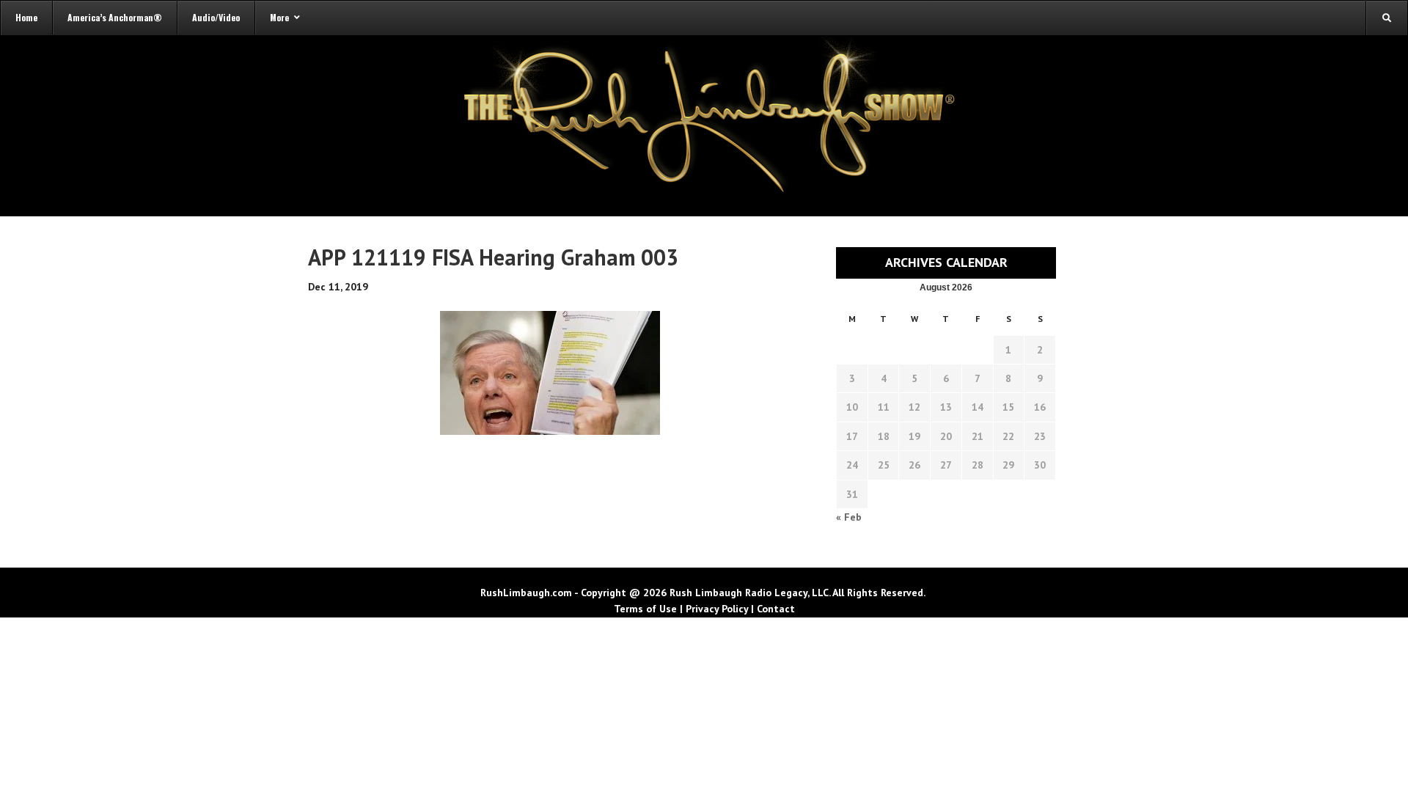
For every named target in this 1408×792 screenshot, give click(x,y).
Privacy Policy (717, 608)
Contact (776, 608)
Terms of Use (645, 608)
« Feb (849, 517)
